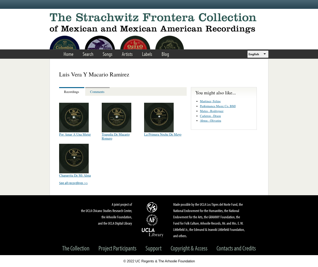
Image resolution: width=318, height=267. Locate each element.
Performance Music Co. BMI (218, 106)
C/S (153, 207)
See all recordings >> (73, 183)
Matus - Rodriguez (211, 111)
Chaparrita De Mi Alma (75, 175)
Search (88, 54)
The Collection (75, 248)
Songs (107, 54)
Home (68, 54)
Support (153, 248)
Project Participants (117, 248)
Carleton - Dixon (210, 116)
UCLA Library (153, 232)
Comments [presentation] (97, 91)
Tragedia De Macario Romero (116, 136)
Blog (165, 54)
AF (153, 220)
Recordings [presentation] (71, 91)
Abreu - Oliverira (210, 120)
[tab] (72, 91)
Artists (127, 54)
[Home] (159, 23)
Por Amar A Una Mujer (75, 134)
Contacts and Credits (236, 248)
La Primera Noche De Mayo (162, 134)
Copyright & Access (189, 248)
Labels (147, 54)
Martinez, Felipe (210, 101)
